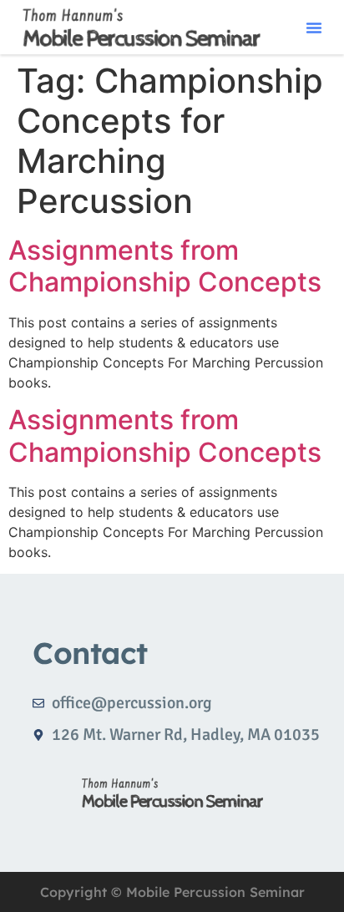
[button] (313, 27)
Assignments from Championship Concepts (164, 266)
